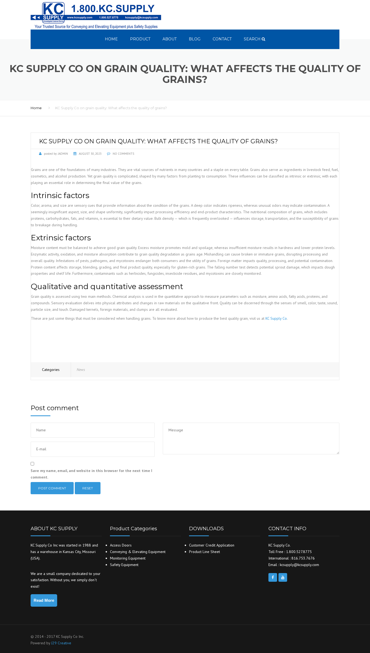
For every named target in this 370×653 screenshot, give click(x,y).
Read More (44, 600)
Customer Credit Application (211, 545)
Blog (194, 39)
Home (111, 39)
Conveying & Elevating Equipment (137, 551)
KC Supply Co (276, 318)
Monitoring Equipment (127, 558)
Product (140, 39)
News (81, 369)
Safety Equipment (124, 564)
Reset (87, 488)
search (253, 39)
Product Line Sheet (204, 551)
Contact (222, 39)
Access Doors (121, 545)
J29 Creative (61, 643)
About (170, 39)
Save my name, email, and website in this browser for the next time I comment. (91, 474)
